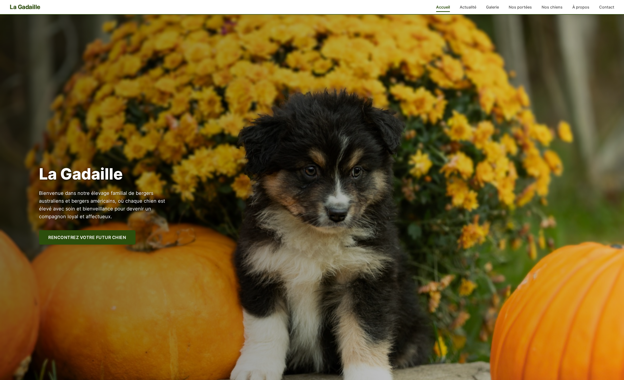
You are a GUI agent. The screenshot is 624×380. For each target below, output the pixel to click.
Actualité (468, 7)
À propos (580, 7)
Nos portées (520, 7)
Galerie (492, 7)
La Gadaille (25, 6)
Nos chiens (552, 7)
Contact (606, 7)
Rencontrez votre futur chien (87, 237)
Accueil (443, 7)
